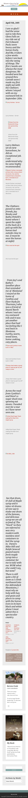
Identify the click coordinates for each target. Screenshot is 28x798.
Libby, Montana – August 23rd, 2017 (9, 639)
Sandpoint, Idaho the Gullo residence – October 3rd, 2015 (9, 628)
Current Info (15, 650)
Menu (14, 9)
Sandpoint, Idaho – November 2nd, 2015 (16, 627)
